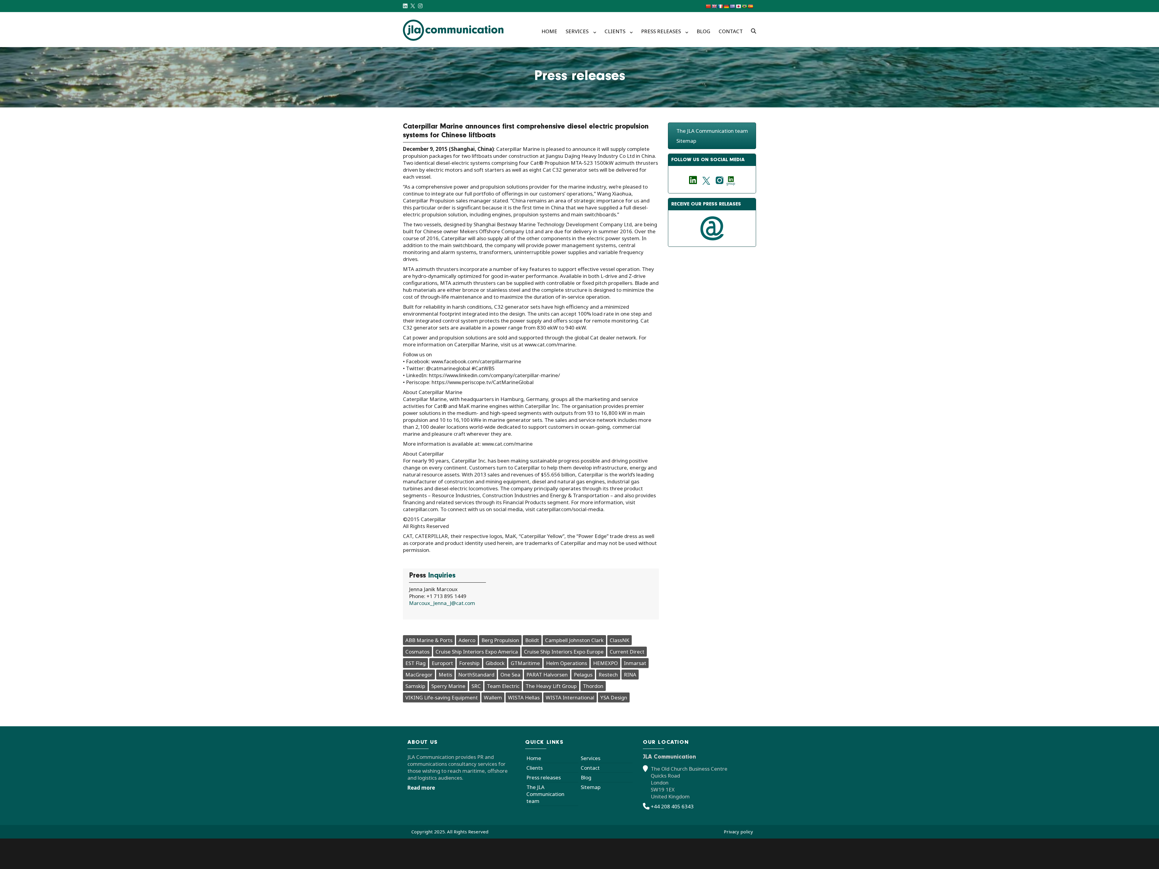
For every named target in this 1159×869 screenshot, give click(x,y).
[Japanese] (738, 6)
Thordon (593, 686)
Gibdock (495, 663)
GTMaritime (525, 663)
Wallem (493, 697)
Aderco (466, 640)
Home (549, 31)
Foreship (469, 663)
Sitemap (686, 140)
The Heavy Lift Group (551, 686)
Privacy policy (738, 832)
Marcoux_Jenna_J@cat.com (442, 603)
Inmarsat (635, 663)
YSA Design (613, 697)
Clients (615, 31)
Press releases (661, 31)
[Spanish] (750, 6)
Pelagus (583, 674)
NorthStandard (476, 674)
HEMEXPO (605, 663)
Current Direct (627, 651)
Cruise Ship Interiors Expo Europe (564, 651)
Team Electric (503, 686)
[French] (720, 6)
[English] (714, 6)
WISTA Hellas (524, 697)
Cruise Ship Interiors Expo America (477, 651)
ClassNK (619, 640)
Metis (445, 674)
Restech (608, 674)
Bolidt (532, 640)
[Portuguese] (744, 6)
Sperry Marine (448, 686)
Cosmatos (417, 651)
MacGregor (419, 674)
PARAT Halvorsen (547, 674)
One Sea (510, 674)
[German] (726, 6)
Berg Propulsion (500, 640)
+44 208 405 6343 (672, 806)
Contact (731, 31)
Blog (703, 31)
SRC (476, 686)
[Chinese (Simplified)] (708, 6)
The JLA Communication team (712, 130)
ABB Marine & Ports (428, 640)
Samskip (415, 686)
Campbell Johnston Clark (574, 640)
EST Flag (415, 663)
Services (577, 31)
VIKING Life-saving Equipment (441, 697)
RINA (630, 674)
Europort (442, 663)
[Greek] (732, 6)
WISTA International (570, 697)
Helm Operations (566, 663)
